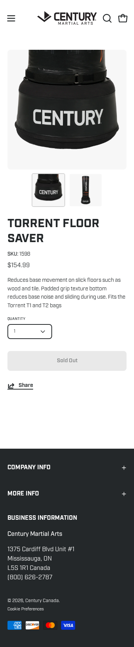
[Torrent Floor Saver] (48, 190)
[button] (106, 18)
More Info (23, 494)
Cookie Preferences (25, 608)
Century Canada (42, 600)
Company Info (29, 467)
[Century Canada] (67, 18)
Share (26, 385)
